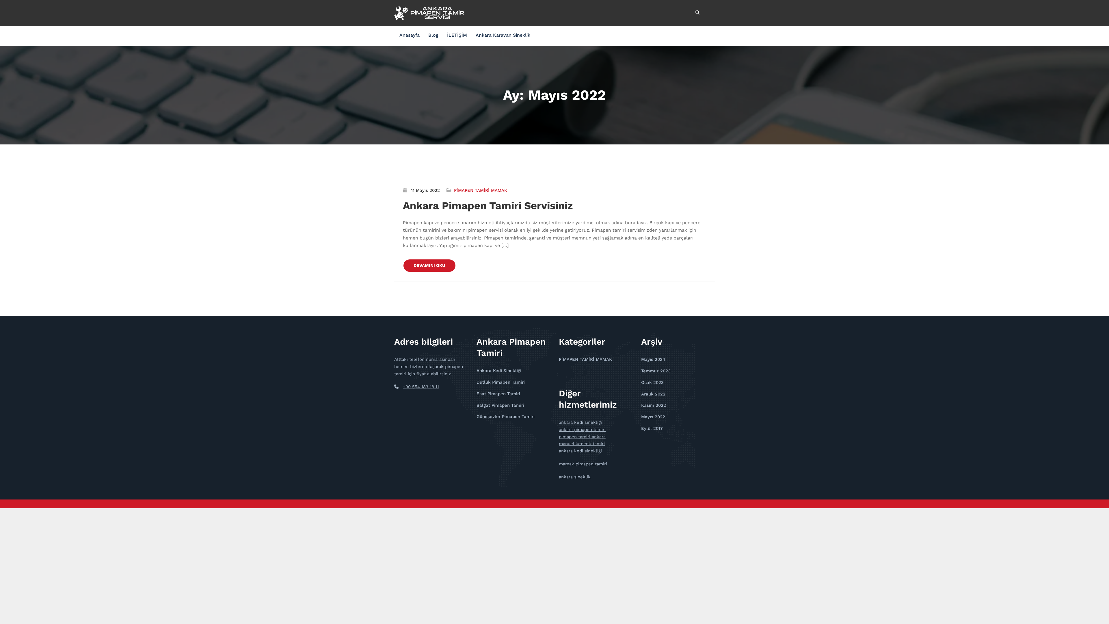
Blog (433, 35)
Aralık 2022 (653, 394)
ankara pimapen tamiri (582, 429)
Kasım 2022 (653, 405)
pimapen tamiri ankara (582, 436)
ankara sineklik (575, 477)
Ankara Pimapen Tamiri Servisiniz (488, 206)
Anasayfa (409, 35)
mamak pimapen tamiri (583, 464)
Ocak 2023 (652, 382)
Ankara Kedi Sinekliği (499, 370)
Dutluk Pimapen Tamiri (501, 382)
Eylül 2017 (652, 428)
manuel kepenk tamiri (582, 443)
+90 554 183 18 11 (421, 386)
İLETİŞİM (457, 35)
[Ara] (697, 12)
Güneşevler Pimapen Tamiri (506, 416)
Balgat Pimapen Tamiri (500, 405)
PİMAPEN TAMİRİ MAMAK (480, 190)
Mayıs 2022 (653, 416)
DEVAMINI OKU (429, 265)
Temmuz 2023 (656, 371)
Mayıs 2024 (653, 359)
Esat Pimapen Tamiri (498, 393)
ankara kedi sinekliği (580, 422)
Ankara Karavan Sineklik (503, 35)
